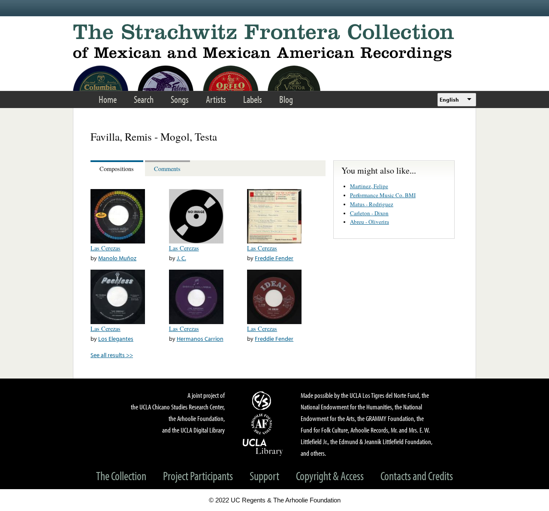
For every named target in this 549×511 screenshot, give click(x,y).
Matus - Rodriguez (371, 204)
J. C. (181, 258)
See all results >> (111, 355)
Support (264, 475)
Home (108, 99)
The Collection (121, 475)
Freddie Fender (274, 258)
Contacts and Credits (416, 475)
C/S (263, 400)
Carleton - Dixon (369, 213)
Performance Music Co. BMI (383, 195)
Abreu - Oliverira (369, 221)
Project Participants (198, 475)
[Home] (274, 42)
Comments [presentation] (167, 169)
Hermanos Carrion (200, 338)
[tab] (117, 168)
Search (144, 99)
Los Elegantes (115, 338)
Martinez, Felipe (369, 186)
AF (263, 424)
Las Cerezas (105, 248)
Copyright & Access (330, 475)
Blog (286, 99)
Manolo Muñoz (117, 258)
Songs (180, 99)
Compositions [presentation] (117, 169)
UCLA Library (263, 446)
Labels (252, 99)
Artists (216, 99)
